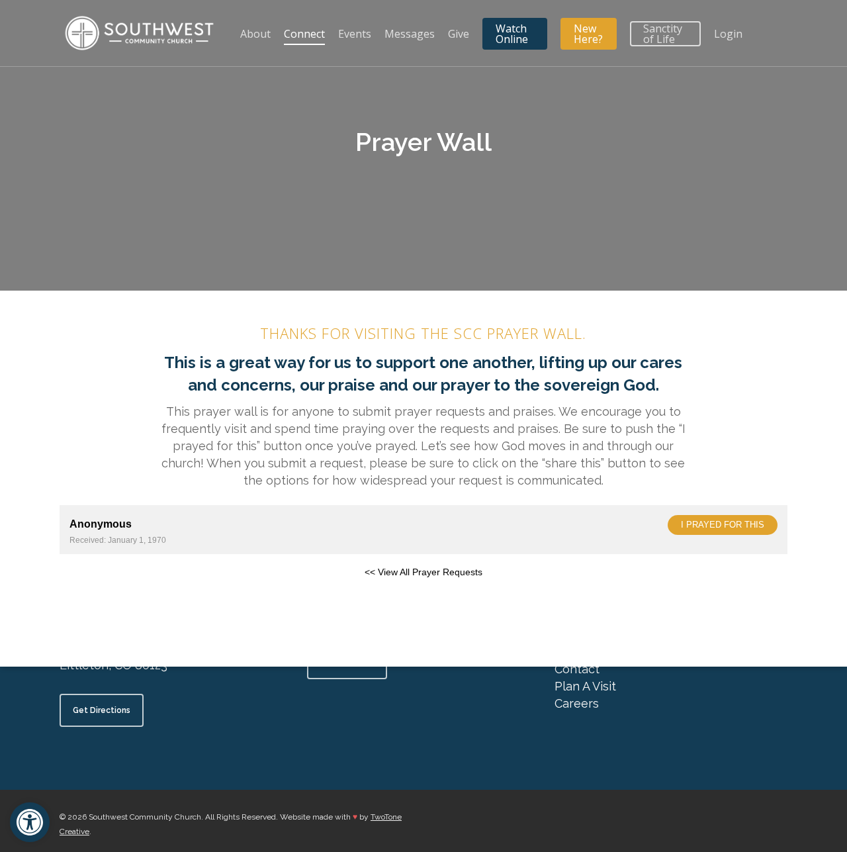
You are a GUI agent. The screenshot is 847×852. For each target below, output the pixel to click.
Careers (577, 703)
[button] (30, 822)
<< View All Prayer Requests (423, 572)
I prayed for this (722, 525)
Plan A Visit (585, 686)
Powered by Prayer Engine (108, 593)
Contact (577, 669)
